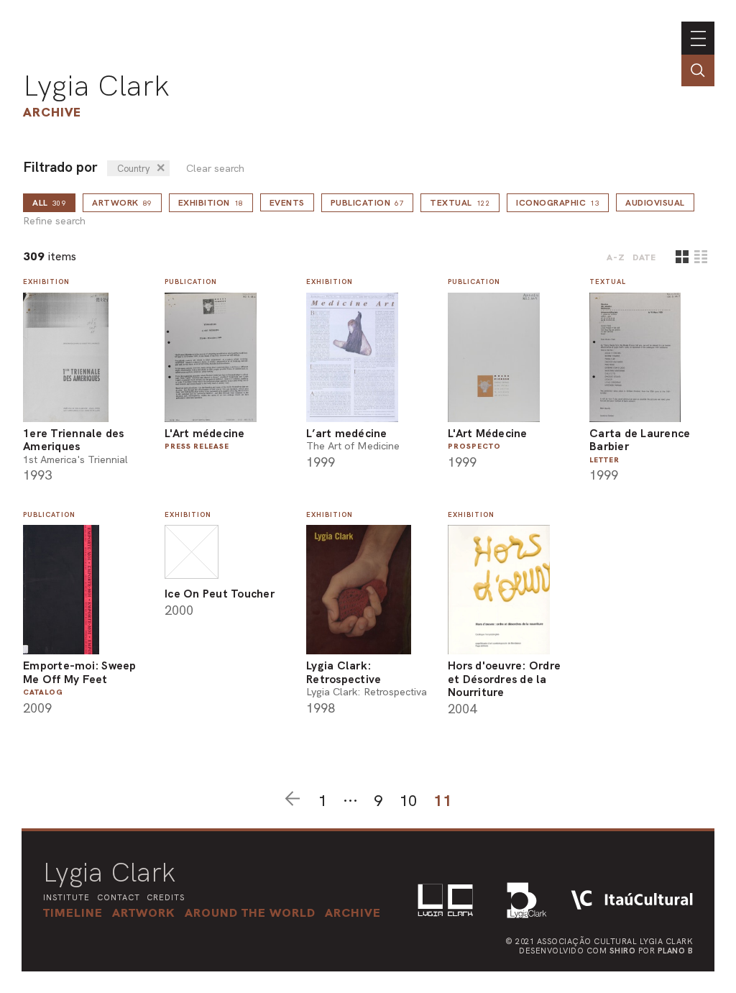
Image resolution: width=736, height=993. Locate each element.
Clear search (215, 169)
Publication (368, 203)
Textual (460, 203)
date (644, 257)
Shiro (623, 951)
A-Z (616, 257)
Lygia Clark (96, 85)
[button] (250, 912)
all (49, 203)
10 (408, 800)
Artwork (122, 203)
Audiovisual (655, 203)
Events (287, 203)
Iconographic (557, 203)
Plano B (676, 951)
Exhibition (211, 203)
